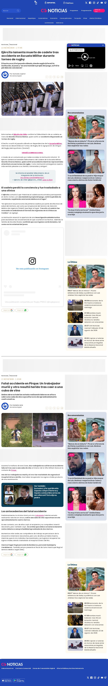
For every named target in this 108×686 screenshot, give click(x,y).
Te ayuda (77, 18)
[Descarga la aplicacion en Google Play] (6, 680)
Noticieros (59, 23)
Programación (86, 10)
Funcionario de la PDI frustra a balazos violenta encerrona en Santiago (93, 304)
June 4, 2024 (47, 180)
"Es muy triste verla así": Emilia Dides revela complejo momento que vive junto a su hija (86, 212)
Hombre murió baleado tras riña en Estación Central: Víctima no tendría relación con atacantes (94, 317)
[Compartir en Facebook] (46, 77)
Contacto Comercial (23, 668)
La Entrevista (49, 23)
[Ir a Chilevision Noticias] (54, 664)
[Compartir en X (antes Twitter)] (54, 77)
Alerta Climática (95, 18)
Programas (74, 10)
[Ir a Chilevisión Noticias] (54, 10)
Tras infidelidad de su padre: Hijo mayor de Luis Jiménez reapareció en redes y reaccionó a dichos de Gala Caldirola (85, 178)
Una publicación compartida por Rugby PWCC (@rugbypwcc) (32, 302)
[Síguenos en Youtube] (102, 3)
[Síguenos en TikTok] (98, 3)
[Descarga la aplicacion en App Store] (19, 680)
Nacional (10, 18)
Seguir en (6, 310)
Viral (71, 118)
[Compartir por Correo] (61, 77)
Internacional (20, 18)
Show (85, 18)
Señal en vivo (97, 10)
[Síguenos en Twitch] (105, 3)
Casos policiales (66, 18)
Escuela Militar (55, 143)
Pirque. (14, 470)
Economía (53, 18)
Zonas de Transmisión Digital (44, 668)
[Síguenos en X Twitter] (86, 3)
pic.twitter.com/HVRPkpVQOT (32, 178)
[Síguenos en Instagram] (94, 3)
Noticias (4, 45)
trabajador (39, 515)
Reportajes (32, 18)
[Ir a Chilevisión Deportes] (50, 2)
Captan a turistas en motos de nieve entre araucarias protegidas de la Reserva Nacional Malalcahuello (94, 342)
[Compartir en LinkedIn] (58, 77)
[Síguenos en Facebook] (90, 3)
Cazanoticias (43, 18)
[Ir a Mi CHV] (36, 3)
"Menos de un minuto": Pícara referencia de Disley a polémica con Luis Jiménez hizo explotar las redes (86, 143)
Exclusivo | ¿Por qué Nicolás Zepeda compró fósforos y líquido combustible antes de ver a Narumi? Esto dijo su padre (47, 493)
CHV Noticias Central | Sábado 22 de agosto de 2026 (93, 328)
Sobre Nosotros (7, 668)
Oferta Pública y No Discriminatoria (70, 668)
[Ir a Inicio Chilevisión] (68, 3)
